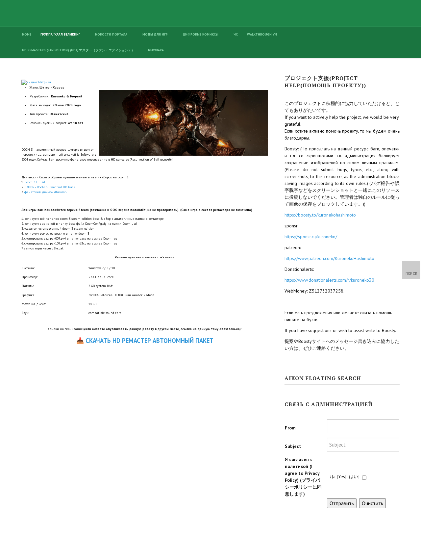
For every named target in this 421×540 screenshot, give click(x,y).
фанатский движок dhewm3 (45, 192)
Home (26, 34)
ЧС (236, 34)
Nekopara (156, 50)
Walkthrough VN (262, 34)
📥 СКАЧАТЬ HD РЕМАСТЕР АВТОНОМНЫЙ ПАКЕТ (144, 341)
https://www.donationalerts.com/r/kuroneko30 (329, 280)
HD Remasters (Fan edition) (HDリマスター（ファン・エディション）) (77, 50)
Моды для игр (155, 34)
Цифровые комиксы (200, 34)
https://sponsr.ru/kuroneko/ (311, 237)
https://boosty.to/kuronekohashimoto (320, 215)
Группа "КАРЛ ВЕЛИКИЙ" (60, 34)
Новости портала (111, 34)
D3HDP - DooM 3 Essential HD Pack (49, 187)
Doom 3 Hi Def (34, 182)
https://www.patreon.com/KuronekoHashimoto (329, 258)
